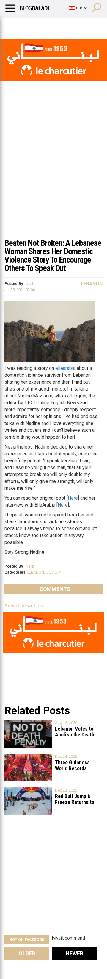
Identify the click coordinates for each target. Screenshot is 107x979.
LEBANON (35, 572)
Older (27, 953)
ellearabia (65, 368)
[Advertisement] (53, 177)
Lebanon (92, 283)
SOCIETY (53, 572)
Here (73, 498)
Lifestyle (13, 25)
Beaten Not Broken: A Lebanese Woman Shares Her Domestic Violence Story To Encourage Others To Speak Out (52, 255)
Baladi (81, 25)
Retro (60, 25)
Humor (38, 25)
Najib (30, 283)
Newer (74, 953)
